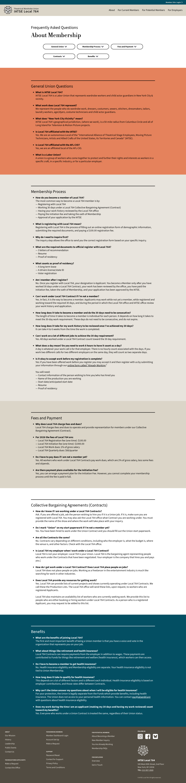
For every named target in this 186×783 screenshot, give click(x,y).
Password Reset (53, 755)
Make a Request (11, 763)
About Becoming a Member (103, 736)
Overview (96, 760)
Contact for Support (54, 759)
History (8, 739)
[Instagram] (140, 736)
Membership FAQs (99, 748)
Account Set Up (52, 739)
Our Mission (10, 735)
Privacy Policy (52, 763)
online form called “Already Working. (86, 365)
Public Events (10, 747)
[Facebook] (147, 736)
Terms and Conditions (55, 767)
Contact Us (9, 751)
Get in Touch (97, 765)
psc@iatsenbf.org (141, 697)
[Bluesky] (155, 736)
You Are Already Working (102, 744)
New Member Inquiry (101, 740)
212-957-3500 (147, 770)
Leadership (10, 743)
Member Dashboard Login (57, 735)
